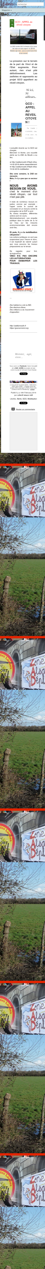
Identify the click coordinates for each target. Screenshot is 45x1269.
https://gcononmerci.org (19, 328)
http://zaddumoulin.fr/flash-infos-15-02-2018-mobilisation (23, 167)
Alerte (19, 398)
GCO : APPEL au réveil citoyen (23, 23)
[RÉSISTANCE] (16, 138)
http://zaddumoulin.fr (18, 325)
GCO (25, 398)
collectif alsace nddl (25, 395)
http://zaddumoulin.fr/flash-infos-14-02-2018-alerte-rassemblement (23, 163)
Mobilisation (32, 398)
